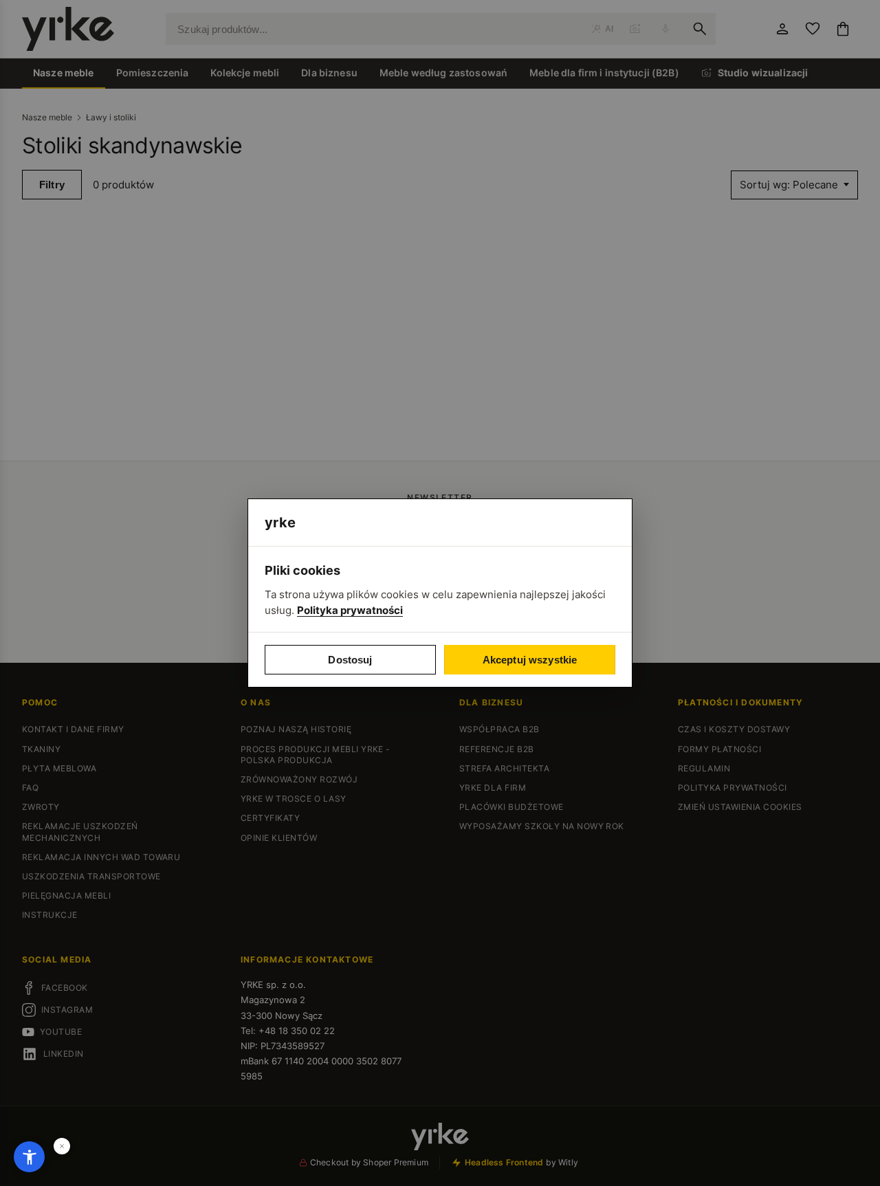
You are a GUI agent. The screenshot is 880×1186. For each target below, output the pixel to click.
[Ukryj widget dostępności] (62, 1146)
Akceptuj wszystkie (530, 660)
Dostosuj (350, 660)
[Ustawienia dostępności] (29, 1156)
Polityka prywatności (350, 610)
